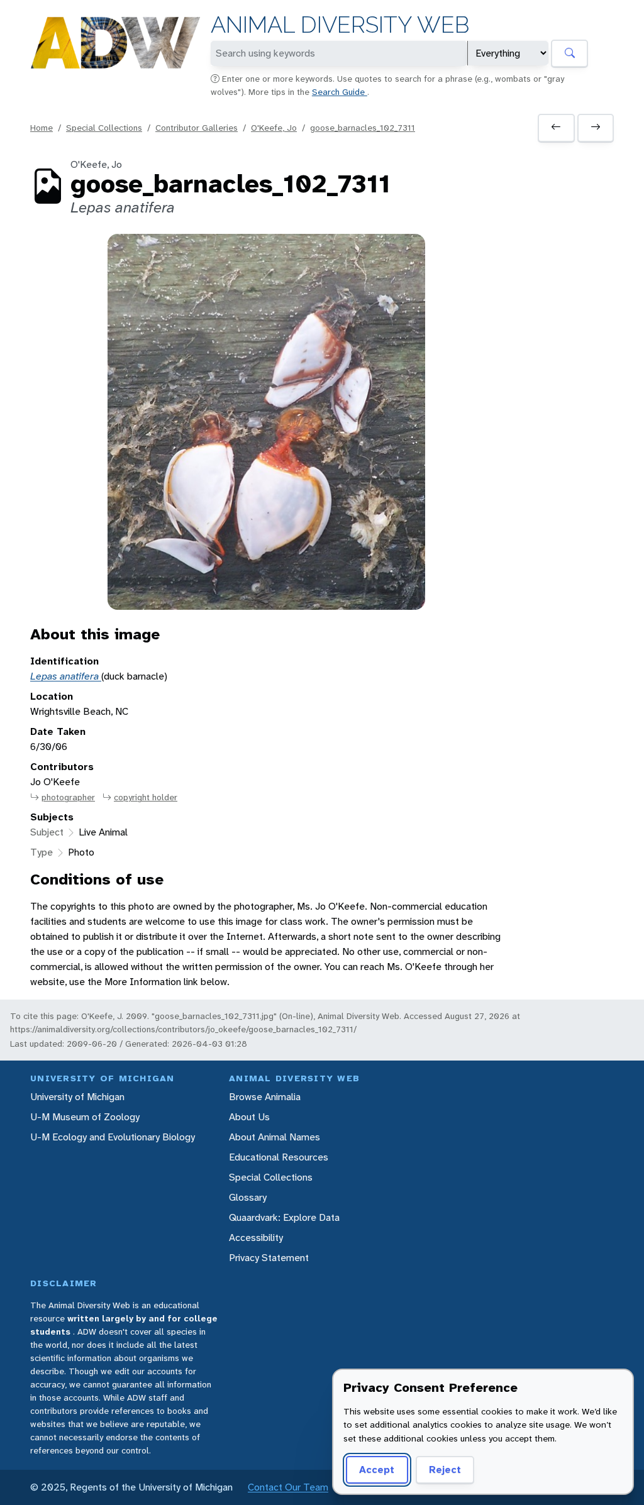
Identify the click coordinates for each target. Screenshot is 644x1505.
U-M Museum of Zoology (85, 1116)
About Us (249, 1116)
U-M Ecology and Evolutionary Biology (112, 1137)
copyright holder (145, 797)
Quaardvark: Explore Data (284, 1217)
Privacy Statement (269, 1257)
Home (41, 127)
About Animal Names (274, 1137)
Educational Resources (278, 1157)
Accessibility (256, 1237)
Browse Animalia (265, 1096)
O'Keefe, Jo (274, 127)
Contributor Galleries (196, 127)
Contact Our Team (288, 1487)
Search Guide (339, 91)
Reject (445, 1469)
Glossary (248, 1197)
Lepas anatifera (65, 676)
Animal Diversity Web (340, 25)
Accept (376, 1469)
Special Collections (104, 127)
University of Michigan (77, 1096)
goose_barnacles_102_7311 (362, 127)
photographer (68, 797)
